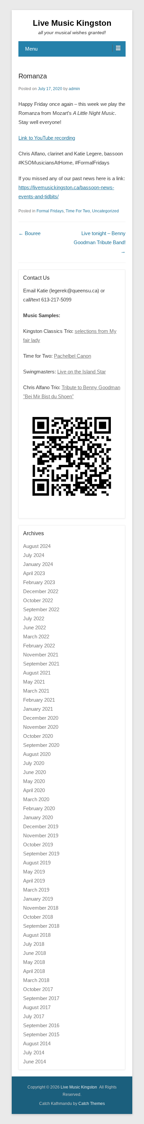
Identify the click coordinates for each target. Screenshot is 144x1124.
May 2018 (34, 962)
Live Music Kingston (72, 22)
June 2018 (34, 953)
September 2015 (41, 1034)
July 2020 (33, 763)
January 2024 (38, 564)
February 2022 (39, 645)
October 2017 (38, 989)
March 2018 (36, 980)
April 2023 (34, 573)
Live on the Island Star (81, 371)
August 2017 (37, 1007)
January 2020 (38, 817)
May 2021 (34, 682)
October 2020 (38, 736)
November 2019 (40, 835)
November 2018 (40, 908)
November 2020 (40, 727)
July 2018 (33, 944)
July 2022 (33, 618)
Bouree (29, 233)
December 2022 (40, 591)
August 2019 (37, 862)
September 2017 (41, 998)
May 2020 (34, 781)
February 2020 (39, 808)
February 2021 (39, 700)
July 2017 (33, 1016)
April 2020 (34, 790)
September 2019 (41, 853)
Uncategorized (105, 211)
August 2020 (37, 754)
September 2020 (41, 745)
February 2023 (39, 582)
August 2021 (37, 673)
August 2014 (37, 1043)
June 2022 (34, 627)
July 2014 (33, 1052)
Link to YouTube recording (46, 138)
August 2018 (37, 935)
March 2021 (36, 691)
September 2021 (41, 663)
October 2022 (38, 600)
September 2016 (41, 1025)
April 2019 (34, 881)
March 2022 (36, 636)
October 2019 (38, 844)
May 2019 (34, 871)
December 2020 (40, 718)
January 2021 (38, 709)
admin (74, 88)
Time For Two (78, 211)
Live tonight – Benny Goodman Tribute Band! (100, 242)
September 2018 (41, 926)
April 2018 (34, 971)
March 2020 (36, 799)
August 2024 (37, 546)
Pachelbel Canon (72, 356)
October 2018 (38, 917)
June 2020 (34, 772)
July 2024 (33, 555)
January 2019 (38, 899)
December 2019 (40, 826)
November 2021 (40, 654)
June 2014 (34, 1061)
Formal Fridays (50, 211)
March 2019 (36, 890)
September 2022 (41, 609)
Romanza (32, 76)
